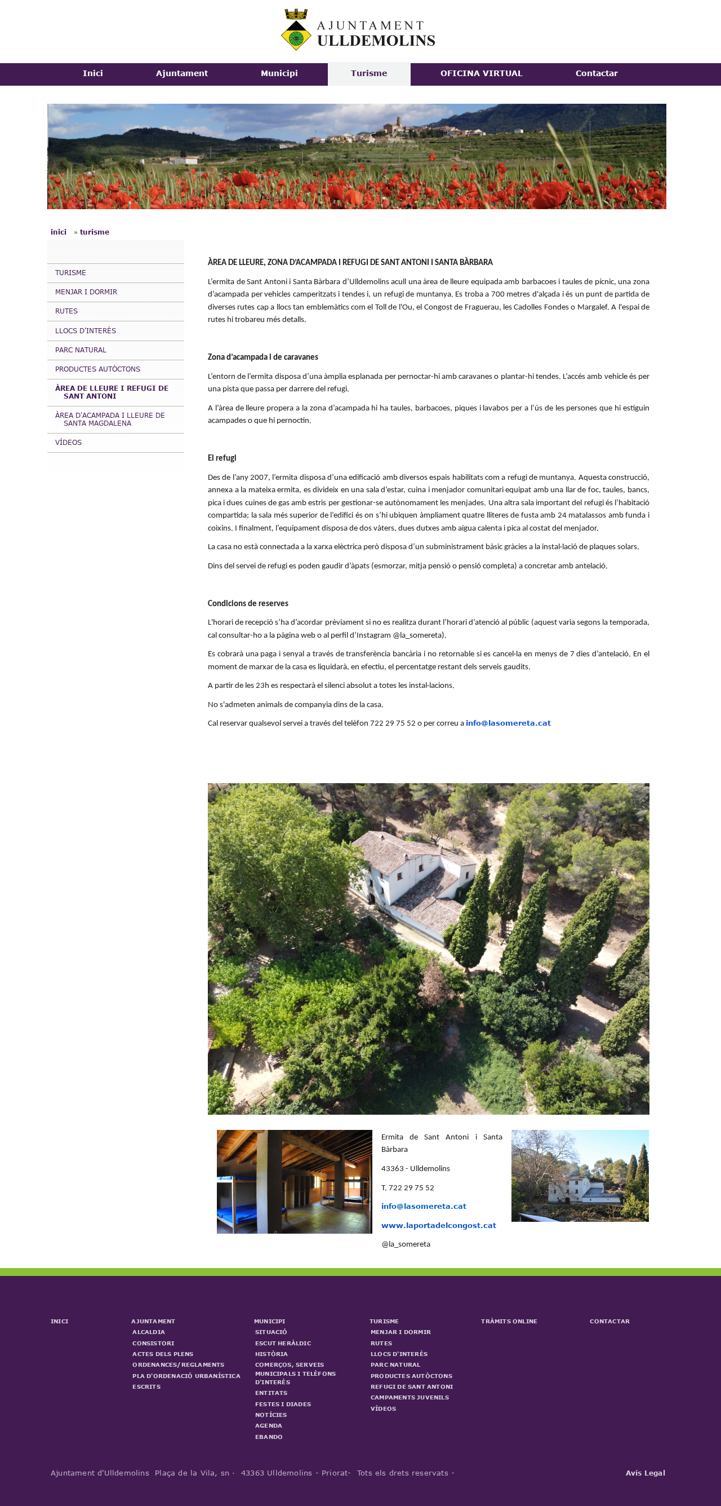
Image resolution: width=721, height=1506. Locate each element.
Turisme (369, 73)
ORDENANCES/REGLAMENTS (178, 1364)
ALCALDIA (148, 1331)
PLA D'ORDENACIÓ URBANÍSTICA (186, 1375)
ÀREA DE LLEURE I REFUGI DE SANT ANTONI (111, 392)
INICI (59, 1321)
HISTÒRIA (271, 1353)
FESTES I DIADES (283, 1404)
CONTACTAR (610, 1321)
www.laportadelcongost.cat (438, 1225)
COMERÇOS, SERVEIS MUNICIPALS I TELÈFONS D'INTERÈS (295, 1373)
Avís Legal (645, 1473)
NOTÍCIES (271, 1414)
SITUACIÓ (271, 1331)
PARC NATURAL (80, 350)
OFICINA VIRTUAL (481, 73)
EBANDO (269, 1436)
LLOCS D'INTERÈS (85, 330)
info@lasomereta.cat (508, 722)
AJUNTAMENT (153, 1321)
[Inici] (359, 48)
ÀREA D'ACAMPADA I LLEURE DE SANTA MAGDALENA (110, 419)
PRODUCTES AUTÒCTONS (97, 369)
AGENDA (268, 1425)
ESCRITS (146, 1386)
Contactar (597, 73)
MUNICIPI (270, 1321)
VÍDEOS (68, 442)
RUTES (66, 311)
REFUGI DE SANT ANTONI (412, 1386)
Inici (93, 73)
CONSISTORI (153, 1343)
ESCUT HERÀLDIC (283, 1343)
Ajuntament (182, 73)
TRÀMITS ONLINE (509, 1321)
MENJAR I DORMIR (86, 291)
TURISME (70, 272)
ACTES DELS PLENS (162, 1353)
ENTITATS (271, 1392)
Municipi (279, 73)
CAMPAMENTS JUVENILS (410, 1397)
